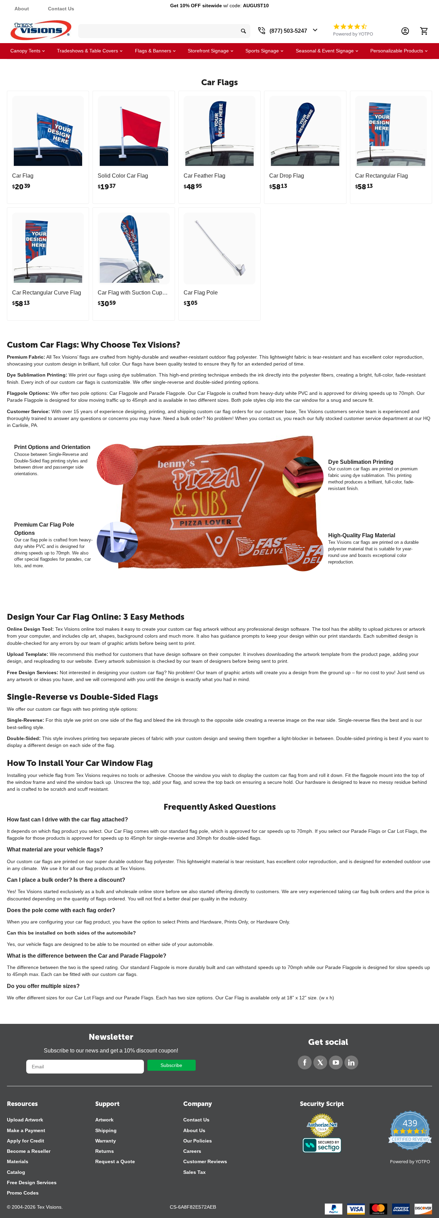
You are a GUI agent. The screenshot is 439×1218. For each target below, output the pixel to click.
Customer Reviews (205, 1161)
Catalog (16, 1172)
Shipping (106, 1130)
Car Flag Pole (201, 293)
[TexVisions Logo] (40, 28)
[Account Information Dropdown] (405, 31)
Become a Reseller (28, 1151)
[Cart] (424, 31)
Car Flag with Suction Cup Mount (130, 293)
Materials (17, 1161)
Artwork (104, 1119)
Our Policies (197, 1141)
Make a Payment (26, 1130)
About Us (194, 1130)
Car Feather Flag (204, 176)
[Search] (243, 31)
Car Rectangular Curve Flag (46, 293)
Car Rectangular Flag (381, 176)
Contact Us (61, 8)
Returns (104, 1151)
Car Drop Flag (286, 176)
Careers (192, 1151)
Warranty (105, 1141)
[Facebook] (305, 1062)
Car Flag (22, 176)
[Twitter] (320, 1062)
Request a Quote (115, 1161)
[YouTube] (336, 1062)
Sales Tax (194, 1172)
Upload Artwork (25, 1119)
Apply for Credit (25, 1141)
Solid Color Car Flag (123, 176)
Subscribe (171, 1065)
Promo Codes (23, 1193)
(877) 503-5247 (288, 31)
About (21, 8)
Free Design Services (32, 1182)
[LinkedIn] (351, 1062)
